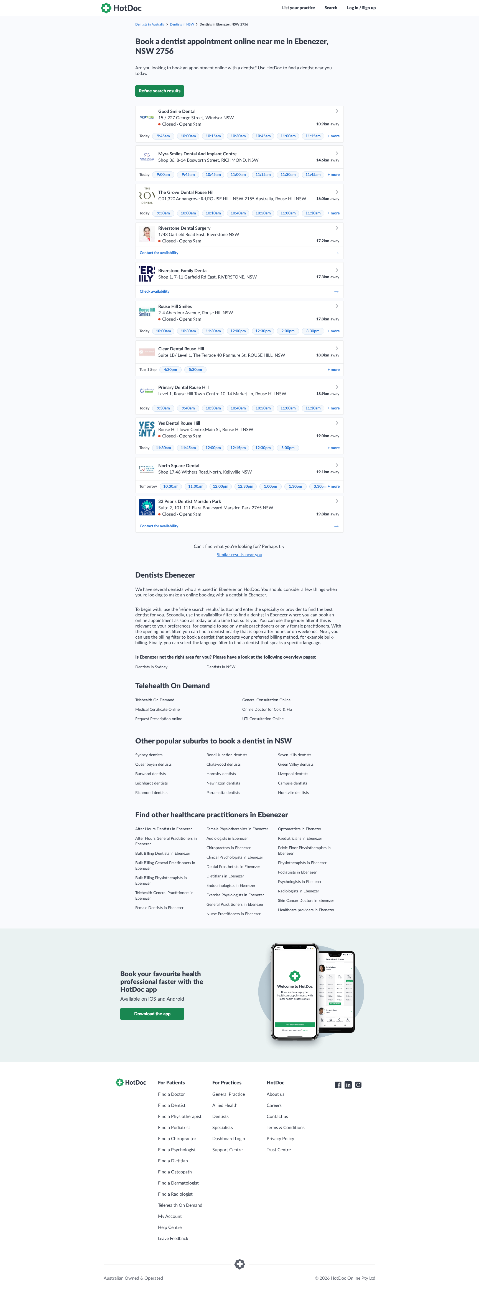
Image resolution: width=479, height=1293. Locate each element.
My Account (170, 1216)
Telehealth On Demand (154, 700)
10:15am (213, 136)
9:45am (163, 136)
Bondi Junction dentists (227, 755)
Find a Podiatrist (174, 1127)
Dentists (220, 1116)
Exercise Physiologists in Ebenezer (235, 895)
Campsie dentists (292, 783)
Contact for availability (159, 253)
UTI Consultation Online (263, 719)
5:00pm (288, 448)
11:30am (288, 175)
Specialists (222, 1127)
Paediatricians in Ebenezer (300, 839)
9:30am (163, 408)
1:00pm (270, 487)
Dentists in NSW (182, 24)
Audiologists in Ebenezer (227, 839)
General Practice (228, 1094)
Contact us (277, 1116)
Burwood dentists (150, 774)
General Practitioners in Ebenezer (235, 905)
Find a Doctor (171, 1094)
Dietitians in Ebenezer (225, 876)
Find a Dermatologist (178, 1183)
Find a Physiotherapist (180, 1116)
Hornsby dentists (221, 774)
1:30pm (295, 487)
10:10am (213, 213)
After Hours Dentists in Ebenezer (163, 829)
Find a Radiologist (175, 1194)
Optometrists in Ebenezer (299, 829)
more (334, 136)
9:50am (163, 213)
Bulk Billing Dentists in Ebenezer (162, 854)
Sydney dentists (148, 755)
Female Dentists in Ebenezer (159, 908)
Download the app (152, 1014)
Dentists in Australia (149, 24)
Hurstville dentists (293, 793)
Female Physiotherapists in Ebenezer (237, 829)
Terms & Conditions (286, 1127)
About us (275, 1094)
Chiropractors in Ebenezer (229, 848)
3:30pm (313, 331)
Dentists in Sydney (151, 667)
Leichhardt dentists (151, 783)
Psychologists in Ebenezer (300, 882)
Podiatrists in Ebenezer (297, 872)
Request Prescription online (158, 719)
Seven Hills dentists (294, 755)
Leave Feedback (173, 1238)
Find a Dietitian (173, 1161)
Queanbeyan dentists (153, 764)
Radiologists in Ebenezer (298, 891)
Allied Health (225, 1105)
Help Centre (170, 1227)
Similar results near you (239, 555)
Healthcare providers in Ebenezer (306, 910)
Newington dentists (223, 783)
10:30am (238, 136)
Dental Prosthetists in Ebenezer (233, 867)
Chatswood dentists (224, 764)
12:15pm (238, 448)
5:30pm (195, 370)
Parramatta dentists (223, 793)
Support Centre (227, 1150)
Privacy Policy (280, 1139)
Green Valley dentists (296, 764)
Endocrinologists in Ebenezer (231, 886)
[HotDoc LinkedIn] (348, 1085)
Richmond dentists (151, 793)
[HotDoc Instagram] (358, 1085)
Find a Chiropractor (177, 1139)
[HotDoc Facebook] (338, 1085)
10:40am (238, 213)
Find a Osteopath (175, 1172)
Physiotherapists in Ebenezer (302, 863)
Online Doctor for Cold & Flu (267, 710)
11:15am (313, 136)
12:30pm (263, 331)
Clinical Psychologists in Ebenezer (235, 857)
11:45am (313, 175)
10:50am (263, 213)
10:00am (188, 136)
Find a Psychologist (177, 1150)
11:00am (288, 136)
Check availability (154, 291)
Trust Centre (279, 1150)
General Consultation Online (266, 700)
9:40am (188, 408)
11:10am (313, 213)
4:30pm (170, 370)
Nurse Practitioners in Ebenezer (234, 914)
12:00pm (238, 331)
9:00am (163, 175)
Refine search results (159, 91)
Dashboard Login (228, 1139)
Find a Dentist (171, 1105)
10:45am (263, 136)
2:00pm (288, 331)
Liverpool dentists (293, 774)
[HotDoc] (121, 8)
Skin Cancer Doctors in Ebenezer (306, 901)
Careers (274, 1105)
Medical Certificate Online (157, 710)
